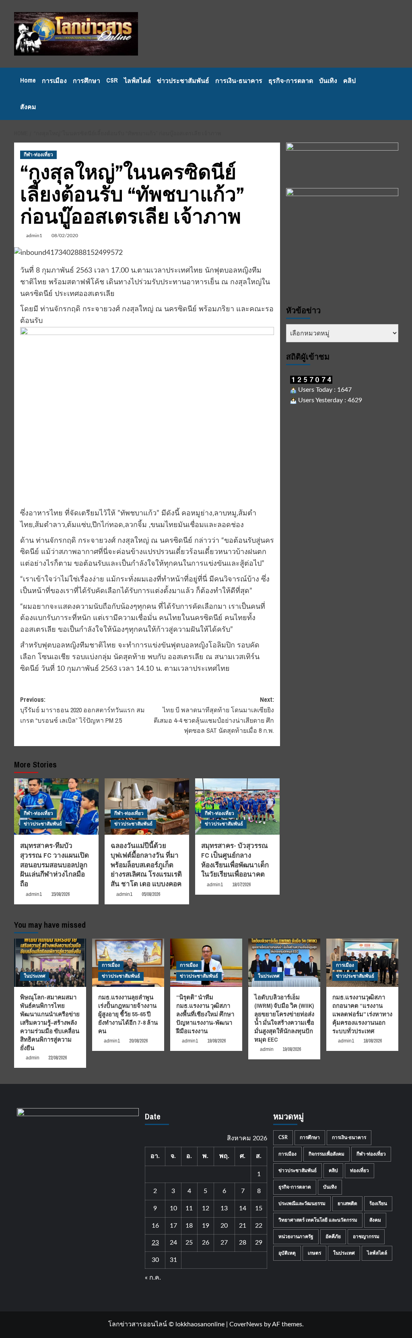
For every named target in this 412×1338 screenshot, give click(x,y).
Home (28, 80)
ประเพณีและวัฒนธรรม (301, 1203)
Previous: (82, 709)
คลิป (349, 80)
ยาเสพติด (347, 1203)
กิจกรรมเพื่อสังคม (326, 1154)
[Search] (393, 94)
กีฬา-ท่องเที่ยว (38, 154)
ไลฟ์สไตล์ (137, 80)
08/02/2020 (65, 235)
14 (242, 1208)
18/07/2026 (241, 884)
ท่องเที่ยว (359, 1170)
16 (155, 1225)
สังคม (28, 106)
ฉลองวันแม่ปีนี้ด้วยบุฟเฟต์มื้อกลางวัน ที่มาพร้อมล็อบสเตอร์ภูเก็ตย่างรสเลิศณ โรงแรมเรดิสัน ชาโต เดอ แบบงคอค (146, 864)
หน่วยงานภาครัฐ (295, 1236)
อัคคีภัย (333, 1236)
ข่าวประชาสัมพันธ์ (183, 80)
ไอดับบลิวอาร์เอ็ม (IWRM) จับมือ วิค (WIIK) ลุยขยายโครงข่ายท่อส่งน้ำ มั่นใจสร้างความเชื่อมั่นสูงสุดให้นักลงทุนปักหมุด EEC (284, 1018)
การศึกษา (86, 80)
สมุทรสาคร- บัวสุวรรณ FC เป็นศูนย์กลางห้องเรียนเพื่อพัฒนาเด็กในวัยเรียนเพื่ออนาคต (235, 860)
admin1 (34, 235)
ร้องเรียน (378, 1203)
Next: (214, 715)
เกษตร (314, 1253)
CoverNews (245, 1324)
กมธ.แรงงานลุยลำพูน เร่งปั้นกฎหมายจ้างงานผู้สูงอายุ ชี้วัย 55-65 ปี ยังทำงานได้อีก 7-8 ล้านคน (128, 1014)
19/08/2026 (216, 1041)
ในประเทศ (34, 976)
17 (173, 1225)
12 (205, 1208)
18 (189, 1225)
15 (258, 1208)
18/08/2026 (372, 1041)
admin (32, 1058)
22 (258, 1225)
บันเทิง (328, 80)
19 (205, 1225)
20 (224, 1225)
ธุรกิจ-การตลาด (290, 80)
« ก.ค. (153, 1277)
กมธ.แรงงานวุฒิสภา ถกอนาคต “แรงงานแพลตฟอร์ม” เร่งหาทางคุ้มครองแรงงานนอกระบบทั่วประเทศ (362, 1014)
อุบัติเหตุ (287, 1253)
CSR (112, 80)
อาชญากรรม (366, 1236)
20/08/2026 (138, 1041)
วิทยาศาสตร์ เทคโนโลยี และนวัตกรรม (317, 1220)
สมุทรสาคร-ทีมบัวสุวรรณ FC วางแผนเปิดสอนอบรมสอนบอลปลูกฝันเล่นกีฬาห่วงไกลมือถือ (54, 864)
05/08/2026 (151, 894)
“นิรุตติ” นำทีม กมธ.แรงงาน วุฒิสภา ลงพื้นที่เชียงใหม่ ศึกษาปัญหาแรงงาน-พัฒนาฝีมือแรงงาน (205, 1014)
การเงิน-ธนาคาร (238, 80)
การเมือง (54, 80)
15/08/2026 (60, 894)
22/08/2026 (57, 1058)
